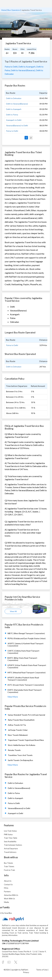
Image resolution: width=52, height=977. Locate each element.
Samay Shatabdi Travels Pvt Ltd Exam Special (26, 715)
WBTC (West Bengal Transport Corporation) (26, 633)
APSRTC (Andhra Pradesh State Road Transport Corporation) (23, 678)
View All (13, 611)
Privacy (26, 972)
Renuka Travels (14, 750)
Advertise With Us (11, 895)
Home (3, 10)
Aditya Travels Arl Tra (17, 725)
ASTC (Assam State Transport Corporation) (25, 685)
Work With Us (9, 899)
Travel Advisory (10, 852)
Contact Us (8, 884)
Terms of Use (42, 970)
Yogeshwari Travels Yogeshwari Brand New (26, 740)
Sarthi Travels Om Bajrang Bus (20, 760)
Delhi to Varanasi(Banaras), (23, 70)
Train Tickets (9, 866)
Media (6, 902)
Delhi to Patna (12, 114)
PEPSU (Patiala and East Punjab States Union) (26, 638)
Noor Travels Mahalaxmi (18, 735)
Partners (7, 891)
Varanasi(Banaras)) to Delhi (19, 808)
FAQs (6, 888)
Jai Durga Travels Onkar (18, 730)
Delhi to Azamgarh (13, 109)
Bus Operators (14, 10)
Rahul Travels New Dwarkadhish (21, 720)
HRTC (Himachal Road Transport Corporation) (26, 672)
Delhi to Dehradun (13, 98)
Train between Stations (13, 845)
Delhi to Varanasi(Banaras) (17, 104)
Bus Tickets (8, 863)
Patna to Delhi (12, 131)
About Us (7, 881)
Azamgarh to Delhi (13, 120)
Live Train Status (10, 831)
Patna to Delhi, (11, 66)
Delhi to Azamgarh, (27, 66)
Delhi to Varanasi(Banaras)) (19, 788)
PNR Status (8, 834)
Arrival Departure (11, 848)
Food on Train (9, 870)
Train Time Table (10, 838)
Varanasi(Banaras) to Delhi (17, 125)
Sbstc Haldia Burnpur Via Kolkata (21, 745)
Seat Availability (10, 841)
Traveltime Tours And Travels (20, 755)
